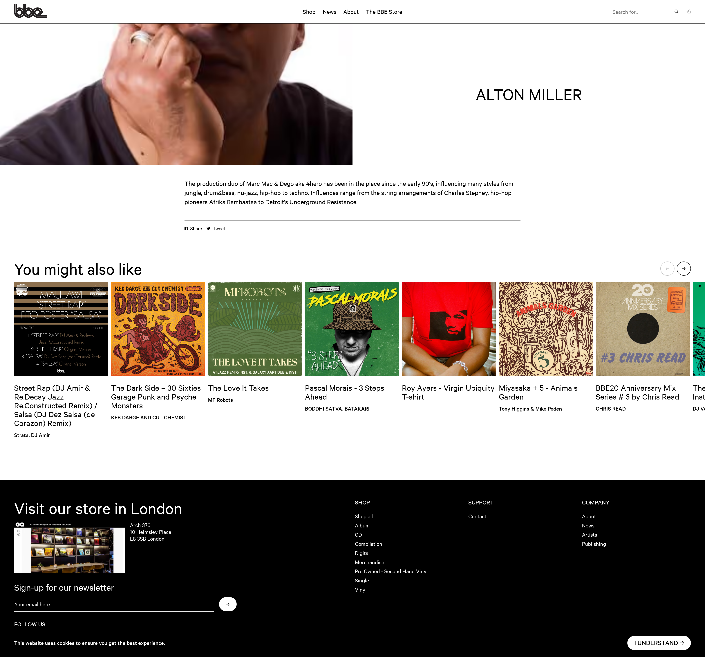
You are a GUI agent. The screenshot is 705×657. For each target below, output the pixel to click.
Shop (309, 11)
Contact (477, 516)
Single (362, 580)
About (351, 11)
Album (362, 525)
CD (358, 534)
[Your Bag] (689, 12)
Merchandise (369, 562)
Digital (362, 552)
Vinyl (361, 589)
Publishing (594, 543)
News (329, 11)
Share (196, 228)
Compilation (368, 543)
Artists (589, 534)
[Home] (30, 16)
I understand (656, 643)
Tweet (219, 228)
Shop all (364, 516)
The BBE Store (384, 11)
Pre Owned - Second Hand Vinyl (391, 571)
